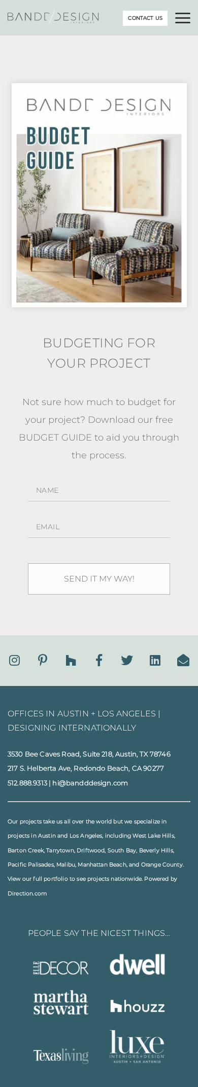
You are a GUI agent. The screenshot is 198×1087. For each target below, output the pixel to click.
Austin (47, 835)
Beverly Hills (156, 850)
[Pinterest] (42, 660)
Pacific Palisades (31, 864)
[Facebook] (99, 660)
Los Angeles (86, 835)
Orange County (162, 864)
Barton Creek (26, 850)
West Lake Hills (153, 835)
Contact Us (145, 18)
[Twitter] (127, 660)
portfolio (56, 879)
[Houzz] (71, 660)
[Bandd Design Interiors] (53, 20)
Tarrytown (60, 850)
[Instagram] (14, 660)
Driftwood (91, 850)
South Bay (122, 850)
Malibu (65, 864)
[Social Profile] (183, 660)
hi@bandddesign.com (90, 783)
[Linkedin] (155, 660)
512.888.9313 (27, 783)
